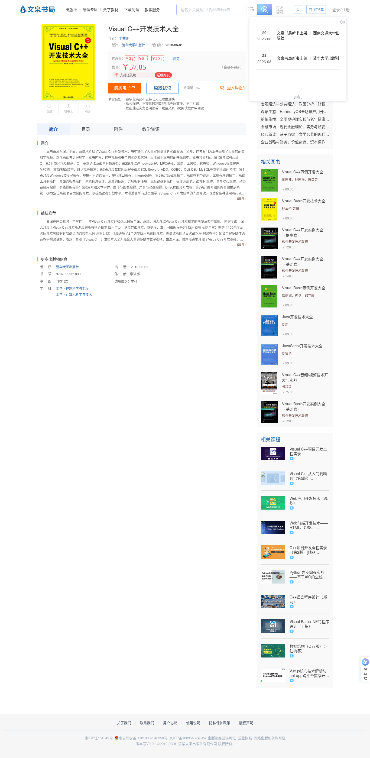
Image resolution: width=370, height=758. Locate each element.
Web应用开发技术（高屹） (309, 500)
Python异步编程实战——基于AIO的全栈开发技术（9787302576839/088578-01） (309, 574)
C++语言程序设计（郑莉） (308, 599)
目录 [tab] (86, 129)
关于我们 (124, 722)
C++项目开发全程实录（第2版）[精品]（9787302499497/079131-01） (309, 550)
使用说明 (193, 722)
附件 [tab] (118, 129)
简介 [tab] (53, 129)
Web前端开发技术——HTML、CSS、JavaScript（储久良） (309, 525)
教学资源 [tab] (151, 129)
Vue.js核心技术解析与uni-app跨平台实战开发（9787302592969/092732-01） (309, 673)
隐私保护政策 (219, 722)
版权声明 (246, 722)
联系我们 (147, 722)
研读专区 (90, 9)
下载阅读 (131, 9)
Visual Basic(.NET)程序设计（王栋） (309, 624)
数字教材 (110, 9)
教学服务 (152, 9)
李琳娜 (124, 38)
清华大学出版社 (133, 45)
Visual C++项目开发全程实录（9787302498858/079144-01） (309, 451)
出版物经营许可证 (222, 737)
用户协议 (170, 722)
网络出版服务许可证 (269, 737)
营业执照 (245, 737)
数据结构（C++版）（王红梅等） (309, 648)
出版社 (71, 9)
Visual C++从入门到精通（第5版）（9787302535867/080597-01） (309, 476)
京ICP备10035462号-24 (187, 737)
